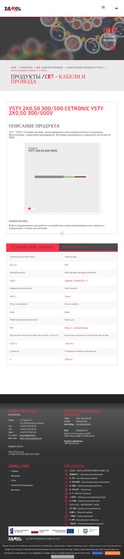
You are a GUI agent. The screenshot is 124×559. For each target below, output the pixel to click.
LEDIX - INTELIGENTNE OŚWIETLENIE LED (89, 470)
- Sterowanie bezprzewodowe (90, 482)
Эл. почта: (13, 435)
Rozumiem (98, 553)
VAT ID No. (69, 424)
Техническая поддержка (22, 485)
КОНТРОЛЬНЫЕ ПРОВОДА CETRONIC (85, 67)
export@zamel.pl (28, 435)
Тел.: (10, 426)
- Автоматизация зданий (83, 478)
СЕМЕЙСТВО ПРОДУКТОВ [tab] (76, 247)
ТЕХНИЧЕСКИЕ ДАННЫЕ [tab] (32, 247)
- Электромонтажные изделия (86, 523)
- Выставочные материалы (84, 520)
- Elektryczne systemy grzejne (88, 497)
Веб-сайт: (12, 438)
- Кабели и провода (50, 67)
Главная (14, 471)
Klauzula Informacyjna (62, 556)
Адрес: (11, 420)
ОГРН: (67, 421)
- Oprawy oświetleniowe (86, 474)
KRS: (66, 430)
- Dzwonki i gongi (81, 512)
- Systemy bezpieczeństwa (86, 486)
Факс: (11, 432)
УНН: (66, 418)
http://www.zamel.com (31, 438)
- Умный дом (80, 489)
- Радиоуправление (81, 516)
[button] (28, 178)
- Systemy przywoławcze (85, 508)
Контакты (15, 490)
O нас (13, 480)
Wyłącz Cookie (112, 553)
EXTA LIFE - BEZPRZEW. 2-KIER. (85, 504)
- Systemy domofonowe (85, 501)
